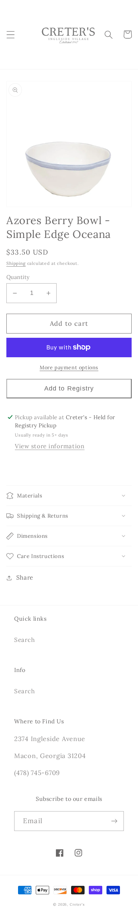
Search (24, 640)
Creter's (77, 904)
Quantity (18, 276)
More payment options (69, 367)
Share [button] (24, 577)
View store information (50, 446)
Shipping (16, 263)
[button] (10, 34)
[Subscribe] (114, 821)
